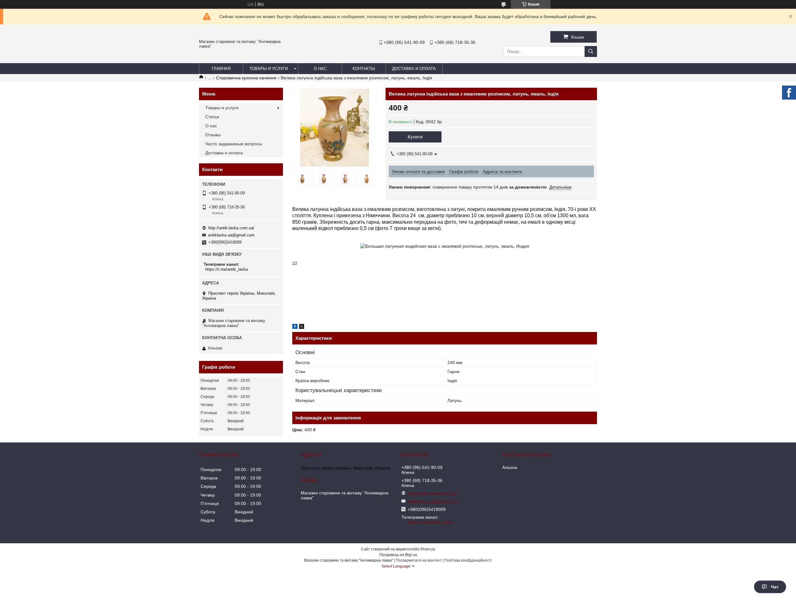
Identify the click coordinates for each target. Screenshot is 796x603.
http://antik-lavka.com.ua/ (231, 228)
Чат (775, 586)
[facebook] (295, 327)
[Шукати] (591, 51)
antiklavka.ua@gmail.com (231, 235)
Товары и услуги (268, 68)
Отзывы (213, 134)
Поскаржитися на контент (419, 560)
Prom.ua (428, 549)
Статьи (212, 116)
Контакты (364, 68)
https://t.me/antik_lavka (226, 269)
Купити (415, 136)
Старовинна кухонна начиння (246, 77)
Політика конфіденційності (468, 560)
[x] (301, 327)
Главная (221, 68)
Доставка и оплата (414, 68)
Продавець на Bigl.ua (398, 555)
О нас (320, 68)
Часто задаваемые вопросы (233, 143)
